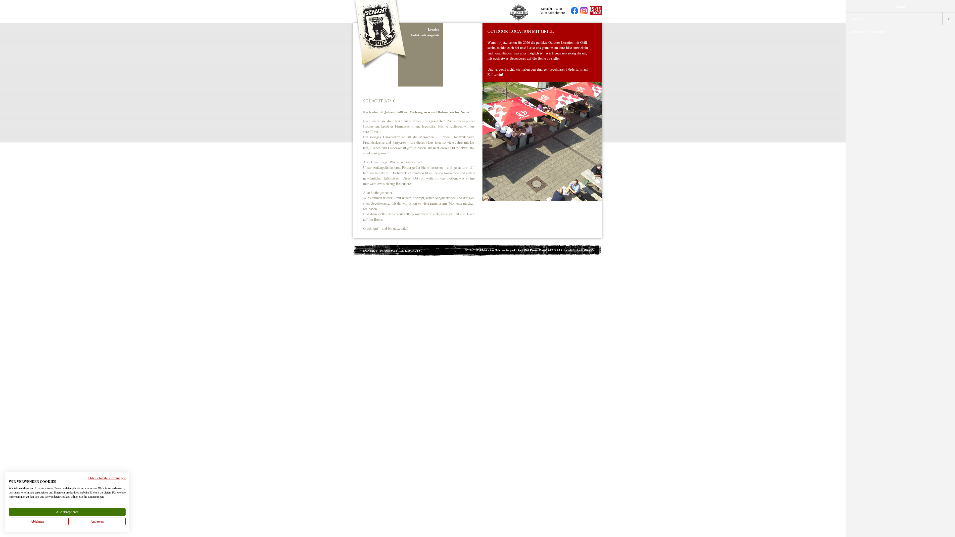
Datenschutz (410, 250)
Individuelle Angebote (425, 35)
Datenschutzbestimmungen (107, 478)
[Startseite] (380, 68)
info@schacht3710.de (580, 250)
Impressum (388, 250)
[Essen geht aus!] (595, 11)
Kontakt (370, 250)
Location (433, 29)
